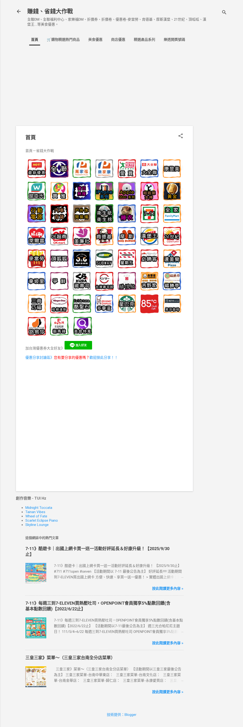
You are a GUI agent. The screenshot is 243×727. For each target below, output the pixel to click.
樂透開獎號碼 (174, 39)
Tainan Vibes (35, 512)
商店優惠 (118, 39)
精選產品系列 (144, 39)
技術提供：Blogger (121, 715)
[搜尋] (224, 13)
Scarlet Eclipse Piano (41, 520)
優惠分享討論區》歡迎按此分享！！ (71, 357)
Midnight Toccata (38, 508)
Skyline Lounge (37, 525)
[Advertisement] (212, 127)
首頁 (34, 39)
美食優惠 (95, 39)
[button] (180, 136)
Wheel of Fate (36, 516)
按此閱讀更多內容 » (167, 588)
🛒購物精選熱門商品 (63, 39)
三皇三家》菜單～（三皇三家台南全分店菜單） (70, 657)
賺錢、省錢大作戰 (50, 11)
